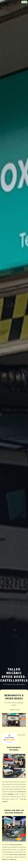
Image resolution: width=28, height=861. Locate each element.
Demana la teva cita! (15, 709)
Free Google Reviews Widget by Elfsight (21, 735)
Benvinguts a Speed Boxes (14, 697)
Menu (24, 1)
